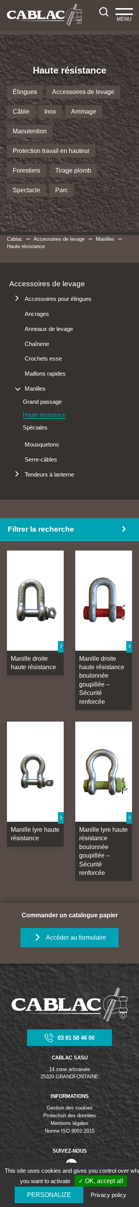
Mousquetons (42, 444)
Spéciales (35, 427)
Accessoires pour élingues (58, 298)
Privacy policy (108, 1195)
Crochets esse (43, 358)
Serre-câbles (41, 459)
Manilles (105, 239)
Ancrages (37, 314)
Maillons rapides (45, 373)
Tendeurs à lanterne (49, 474)
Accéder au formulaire (76, 937)
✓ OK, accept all (100, 1181)
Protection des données (69, 1115)
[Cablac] (44, 15)
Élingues (25, 92)
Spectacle (26, 190)
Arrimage (83, 111)
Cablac (14, 239)
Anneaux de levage (49, 329)
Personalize (49, 1195)
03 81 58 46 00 (76, 1037)
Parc (61, 190)
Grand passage (42, 401)
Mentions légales (69, 1123)
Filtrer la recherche (41, 529)
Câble (21, 111)
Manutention (30, 131)
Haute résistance (44, 414)
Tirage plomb (73, 170)
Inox (50, 111)
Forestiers (26, 170)
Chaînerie (37, 344)
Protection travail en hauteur (51, 151)
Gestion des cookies (70, 1108)
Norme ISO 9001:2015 (70, 1131)
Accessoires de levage (83, 92)
